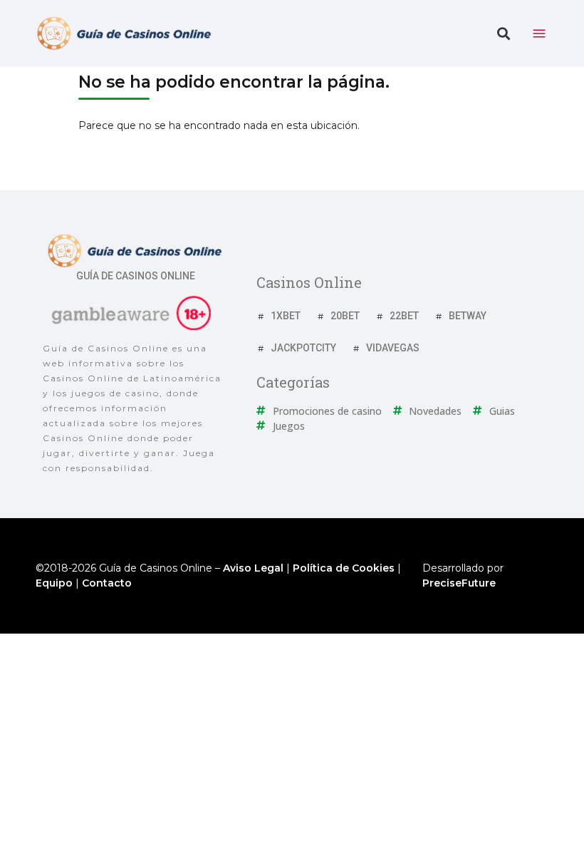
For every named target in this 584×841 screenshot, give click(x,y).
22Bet (404, 315)
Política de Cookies (344, 568)
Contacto (107, 583)
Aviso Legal (253, 568)
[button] (503, 34)
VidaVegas (392, 348)
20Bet (345, 315)
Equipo (54, 583)
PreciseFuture (459, 583)
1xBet (286, 315)
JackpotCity (303, 348)
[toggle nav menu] (539, 33)
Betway (467, 315)
